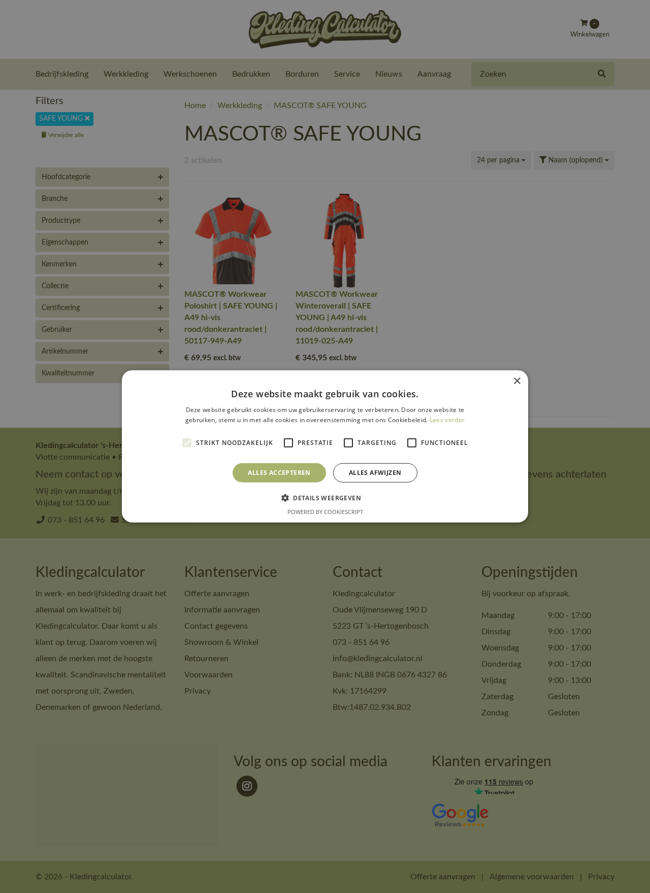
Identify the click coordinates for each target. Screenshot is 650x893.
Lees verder (447, 420)
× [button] (517, 381)
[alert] (325, 446)
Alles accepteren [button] (279, 472)
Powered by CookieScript (325, 512)
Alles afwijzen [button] (375, 472)
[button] (325, 498)
